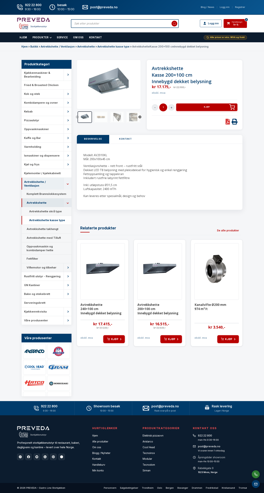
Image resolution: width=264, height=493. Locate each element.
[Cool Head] (34, 367)
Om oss (96, 447)
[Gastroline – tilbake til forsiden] (33, 23)
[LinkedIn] (45, 457)
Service (62, 37)
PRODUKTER (41, 37)
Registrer (240, 7)
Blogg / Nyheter (101, 453)
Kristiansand (228, 488)
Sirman (146, 470)
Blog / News (207, 7)
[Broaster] (58, 351)
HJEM (23, 37)
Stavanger (182, 488)
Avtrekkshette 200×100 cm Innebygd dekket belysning (157, 309)
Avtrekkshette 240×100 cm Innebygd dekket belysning (100, 309)
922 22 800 (33, 5)
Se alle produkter (228, 230)
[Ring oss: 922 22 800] (256, 474)
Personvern (110, 488)
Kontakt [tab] (125, 138)
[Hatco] (34, 383)
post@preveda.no (165, 406)
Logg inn (225, 7)
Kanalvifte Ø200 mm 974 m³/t (210, 307)
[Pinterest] (53, 457)
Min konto (98, 470)
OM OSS (78, 37)
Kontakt (95, 37)
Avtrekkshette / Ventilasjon (58, 46)
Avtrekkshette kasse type (113, 46)
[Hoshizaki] (58, 383)
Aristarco (148, 441)
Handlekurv (98, 464)
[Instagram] (20, 457)
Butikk (34, 46)
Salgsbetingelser (129, 488)
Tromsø (242, 488)
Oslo (159, 488)
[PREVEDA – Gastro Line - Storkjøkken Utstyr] (33, 432)
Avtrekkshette (86, 46)
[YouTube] (37, 457)
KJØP (207, 107)
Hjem (24, 46)
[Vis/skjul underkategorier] (67, 75)
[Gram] (58, 367)
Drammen (197, 488)
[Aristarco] (34, 351)
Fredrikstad (212, 488)
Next (140, 117)
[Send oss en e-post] (256, 484)
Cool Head (149, 447)
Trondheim (148, 488)
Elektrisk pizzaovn (153, 435)
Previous (77, 117)
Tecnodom (149, 464)
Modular (147, 458)
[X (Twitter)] (61, 457)
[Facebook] (28, 457)
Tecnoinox (149, 453)
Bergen (170, 488)
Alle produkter (100, 441)
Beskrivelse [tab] (93, 138)
